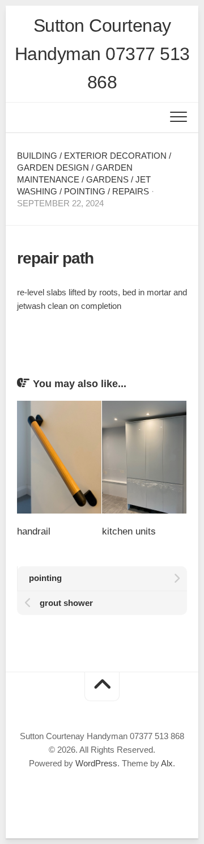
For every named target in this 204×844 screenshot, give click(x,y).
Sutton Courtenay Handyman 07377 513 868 (102, 53)
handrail (33, 531)
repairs (130, 191)
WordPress (96, 763)
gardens (107, 179)
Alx (167, 763)
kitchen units (129, 531)
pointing (84, 191)
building (37, 155)
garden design (53, 167)
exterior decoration (115, 155)
